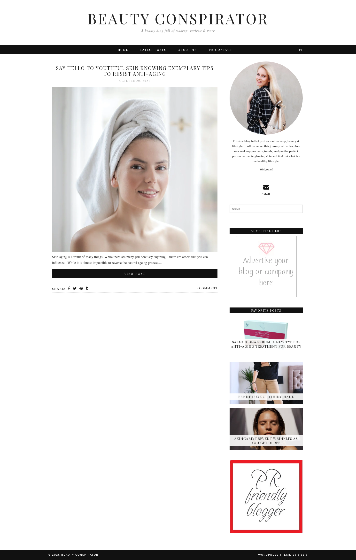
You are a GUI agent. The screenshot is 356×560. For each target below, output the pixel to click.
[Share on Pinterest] (81, 288)
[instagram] (300, 49)
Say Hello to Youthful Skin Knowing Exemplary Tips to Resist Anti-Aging (135, 71)
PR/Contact (220, 50)
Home (123, 50)
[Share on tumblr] (87, 288)
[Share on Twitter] (75, 288)
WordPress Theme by (283, 554)
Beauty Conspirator (178, 18)
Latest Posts (153, 50)
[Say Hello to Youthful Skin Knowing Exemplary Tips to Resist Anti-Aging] (134, 170)
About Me (187, 50)
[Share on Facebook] (69, 288)
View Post (134, 273)
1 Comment (207, 288)
